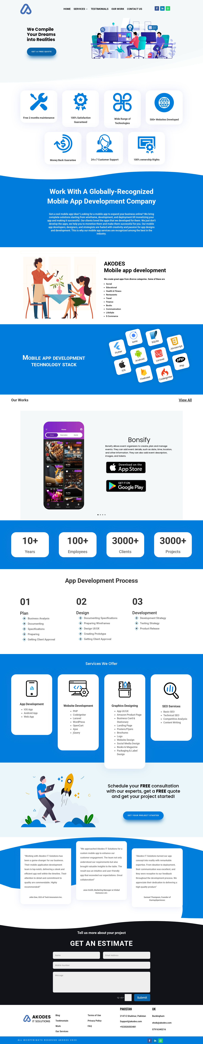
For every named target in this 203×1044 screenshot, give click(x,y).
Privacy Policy (95, 1020)
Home (67, 8)
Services (79, 8)
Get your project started (143, 815)
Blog (58, 1015)
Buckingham (158, 1016)
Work (58, 1026)
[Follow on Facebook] (157, 8)
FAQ (90, 1026)
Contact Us (134, 8)
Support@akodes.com (131, 1021)
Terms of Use (94, 1015)
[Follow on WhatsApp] (168, 8)
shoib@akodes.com (162, 1022)
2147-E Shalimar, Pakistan (133, 1016)
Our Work (117, 8)
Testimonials (99, 8)
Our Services (62, 1031)
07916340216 (159, 1029)
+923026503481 (128, 1026)
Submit (142, 998)
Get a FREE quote (42, 52)
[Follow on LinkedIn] (162, 8)
